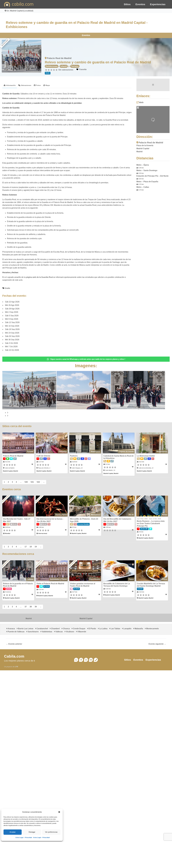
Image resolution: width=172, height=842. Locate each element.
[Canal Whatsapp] (76, 660)
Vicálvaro (69, 632)
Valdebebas (46, 632)
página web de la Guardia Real (39, 277)
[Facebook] (81, 660)
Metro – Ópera (142, 165)
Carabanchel (42, 629)
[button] (59, 812)
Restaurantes (162, 451)
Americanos (95, 451)
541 (32, 482)
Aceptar (13, 832)
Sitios (127, 4)
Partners (74, 456)
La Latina (103, 629)
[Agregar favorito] (32, 464)
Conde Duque (78, 629)
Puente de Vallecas (15, 632)
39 (36, 607)
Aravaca (11, 629)
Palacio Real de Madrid (59, 58)
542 (38, 482)
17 (26, 547)
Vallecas (59, 632)
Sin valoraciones (65, 70)
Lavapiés (127, 629)
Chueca (66, 629)
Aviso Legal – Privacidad (23, 837)
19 (36, 547)
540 (26, 482)
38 (31, 607)
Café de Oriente (43, 456)
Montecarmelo (152, 629)
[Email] (91, 660)
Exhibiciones (52, 66)
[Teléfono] (96, 660)
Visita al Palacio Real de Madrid (50, 584)
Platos (131, 579)
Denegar (32, 832)
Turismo (75, 66)
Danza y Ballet (61, 515)
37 (26, 607)
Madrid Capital (86, 618)
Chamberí (55, 629)
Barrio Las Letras (25, 629)
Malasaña (138, 629)
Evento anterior (14, 644)
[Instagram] (86, 660)
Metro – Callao (142, 187)
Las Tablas (115, 629)
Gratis (7, 288)
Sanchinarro (33, 632)
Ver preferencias (51, 832)
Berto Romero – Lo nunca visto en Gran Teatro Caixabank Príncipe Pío (151, 523)
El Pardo (92, 629)
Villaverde (81, 632)
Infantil (63, 66)
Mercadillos (95, 515)
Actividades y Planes (58, 579)
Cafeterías (63, 451)
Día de (30, 515)
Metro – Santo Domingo (146, 170)
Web (141, 102)
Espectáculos (94, 579)
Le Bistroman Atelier (146, 456)
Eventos (140, 4)
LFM (16, 667)
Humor (164, 515)
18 (31, 547)
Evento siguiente (157, 644)
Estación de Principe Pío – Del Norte (152, 176)
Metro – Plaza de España (147, 182)
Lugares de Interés (126, 451)
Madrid (29, 618)
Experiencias (157, 4)
